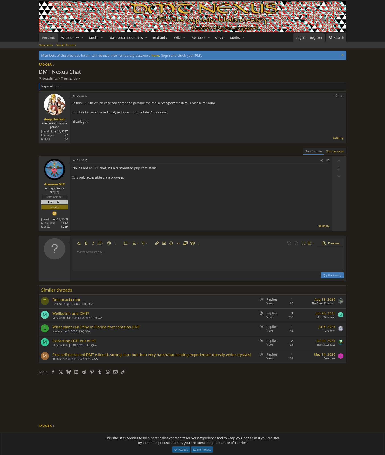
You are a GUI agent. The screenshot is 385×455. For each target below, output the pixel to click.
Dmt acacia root (66, 299)
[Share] (336, 95)
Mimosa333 (59, 345)
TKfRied (57, 304)
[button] (82, 37)
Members (198, 37)
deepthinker (50, 78)
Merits (235, 37)
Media (93, 37)
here (155, 55)
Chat (219, 37)
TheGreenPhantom (323, 303)
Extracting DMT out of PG (74, 340)
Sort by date (313, 151)
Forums (48, 37)
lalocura (57, 331)
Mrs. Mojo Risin (61, 318)
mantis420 (59, 359)
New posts (46, 45)
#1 (342, 95)
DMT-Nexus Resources (126, 37)
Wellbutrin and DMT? (70, 313)
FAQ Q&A (88, 304)
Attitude (160, 37)
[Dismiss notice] (342, 55)
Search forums (66, 45)
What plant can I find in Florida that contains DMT (96, 326)
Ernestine (329, 358)
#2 (328, 160)
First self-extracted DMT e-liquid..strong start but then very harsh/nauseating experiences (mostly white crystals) (151, 354)
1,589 (64, 227)
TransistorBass (326, 344)
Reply (340, 138)
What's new (70, 37)
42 (66, 139)
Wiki (177, 37)
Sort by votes (335, 151)
